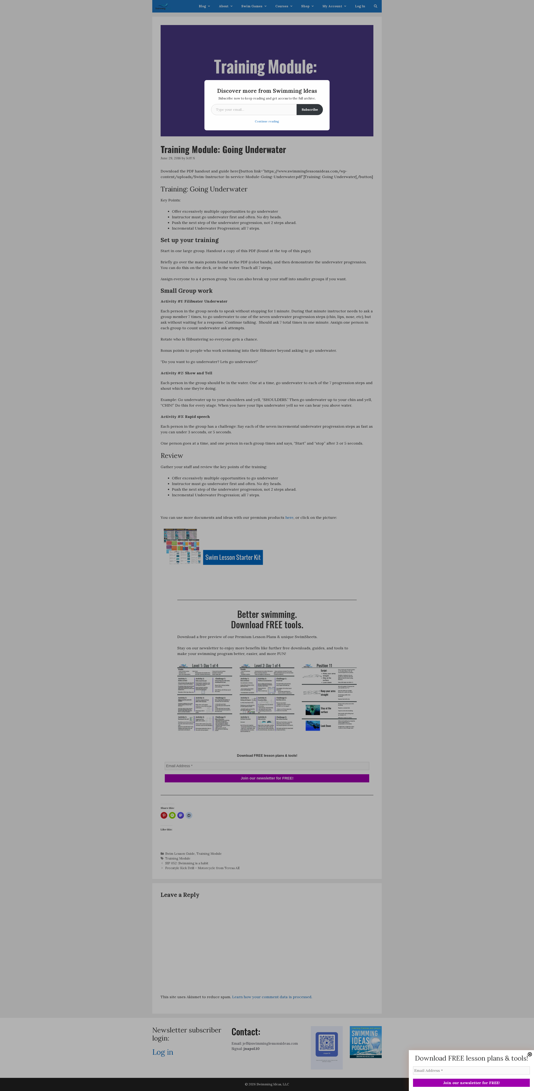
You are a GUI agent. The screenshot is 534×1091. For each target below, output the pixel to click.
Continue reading (267, 121)
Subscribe (310, 109)
